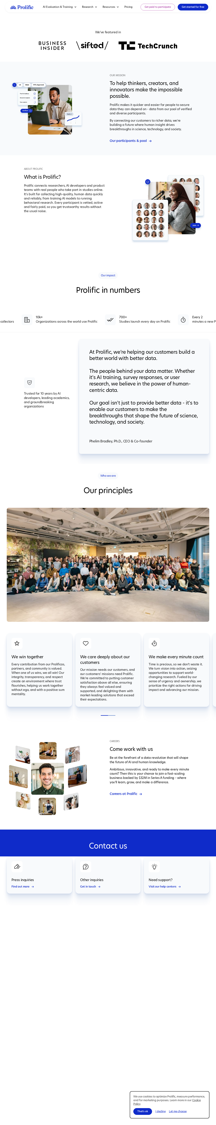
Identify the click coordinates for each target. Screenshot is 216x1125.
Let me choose (178, 1111)
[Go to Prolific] (21, 7)
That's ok (142, 1111)
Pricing (128, 7)
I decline (160, 1111)
